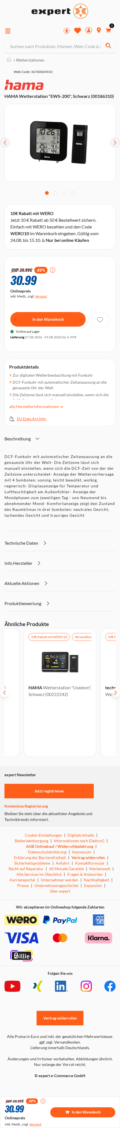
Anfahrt (62, 863)
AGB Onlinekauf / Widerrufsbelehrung (59, 846)
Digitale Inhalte (81, 835)
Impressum (81, 851)
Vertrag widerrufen (88, 857)
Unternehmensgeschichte (56, 885)
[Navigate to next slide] (115, 692)
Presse (23, 885)
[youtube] (12, 986)
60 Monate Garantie (66, 868)
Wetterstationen (28, 60)
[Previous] (5, 143)
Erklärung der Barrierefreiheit (40, 857)
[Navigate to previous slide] (4, 692)
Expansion (93, 885)
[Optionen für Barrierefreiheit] (67, 31)
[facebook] (110, 986)
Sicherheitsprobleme (32, 863)
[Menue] (7, 31)
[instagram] (86, 986)
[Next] (115, 143)
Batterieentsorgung (31, 840)
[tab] (47, 193)
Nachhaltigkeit (96, 879)
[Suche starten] (108, 46)
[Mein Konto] (88, 31)
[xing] (37, 986)
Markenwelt (99, 868)
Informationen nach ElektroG (79, 840)
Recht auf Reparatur (26, 868)
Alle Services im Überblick (39, 874)
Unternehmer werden (59, 879)
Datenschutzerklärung (47, 851)
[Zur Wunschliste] (77, 30)
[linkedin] (61, 986)
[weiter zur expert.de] (26, 1087)
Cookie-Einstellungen (43, 835)
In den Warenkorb (48, 319)
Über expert (60, 891)
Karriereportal (22, 879)
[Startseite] (9, 60)
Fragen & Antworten (85, 874)
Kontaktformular (90, 863)
